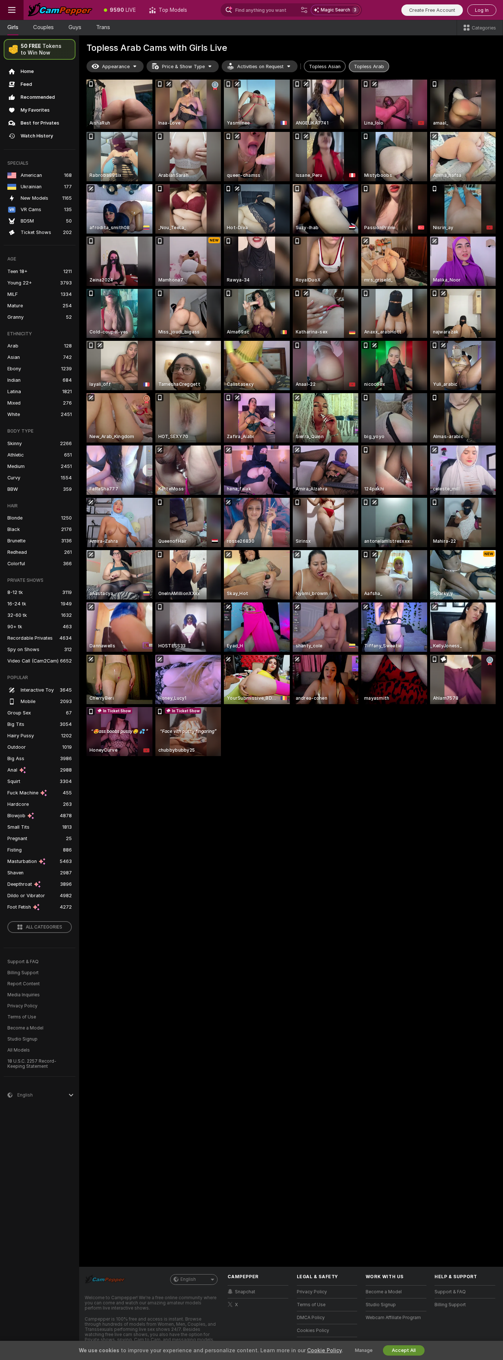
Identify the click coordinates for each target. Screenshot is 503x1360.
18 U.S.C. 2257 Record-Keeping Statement (31, 1064)
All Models (18, 1050)
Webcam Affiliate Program (393, 1317)
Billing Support (23, 972)
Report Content (23, 983)
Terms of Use (21, 1017)
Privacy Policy (22, 1005)
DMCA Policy (311, 1317)
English (188, 1279)
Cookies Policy (313, 1330)
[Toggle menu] (12, 10)
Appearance (116, 66)
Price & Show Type (183, 66)
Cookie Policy (324, 1350)
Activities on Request (260, 66)
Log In (482, 10)
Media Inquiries (23, 994)
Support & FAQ (23, 961)
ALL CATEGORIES (44, 927)
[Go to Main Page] (60, 10)
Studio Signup (22, 1039)
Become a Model (25, 1028)
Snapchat (245, 1291)
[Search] (304, 10)
